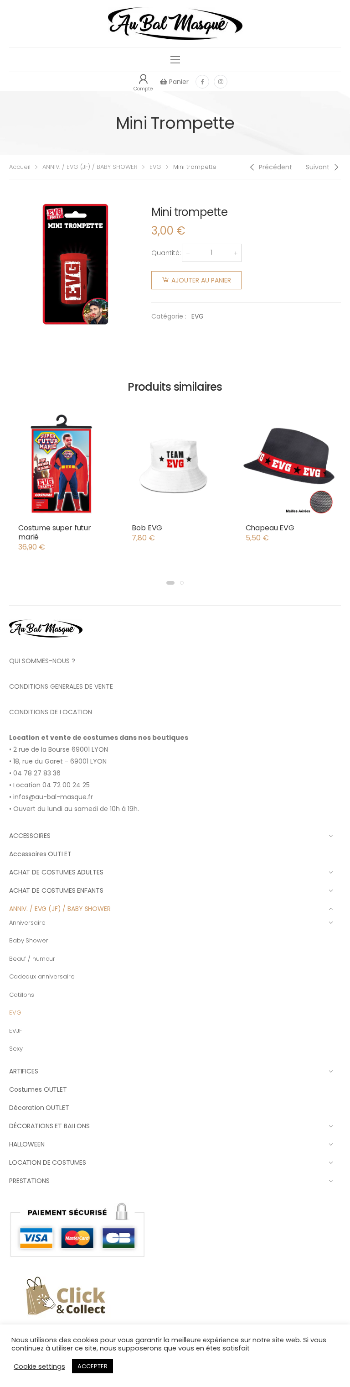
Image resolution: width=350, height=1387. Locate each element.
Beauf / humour (32, 958)
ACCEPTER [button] (92, 1366)
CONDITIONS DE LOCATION (50, 712)
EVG (155, 166)
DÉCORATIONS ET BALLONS (49, 1126)
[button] (170, 583)
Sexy (15, 1048)
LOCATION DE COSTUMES (47, 1162)
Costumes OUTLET (38, 1089)
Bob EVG (147, 528)
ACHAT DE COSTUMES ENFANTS (56, 890)
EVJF (15, 1030)
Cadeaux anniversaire (41, 976)
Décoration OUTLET (39, 1107)
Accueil (20, 166)
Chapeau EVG (270, 528)
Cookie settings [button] (39, 1366)
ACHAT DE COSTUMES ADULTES (56, 872)
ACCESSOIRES (29, 835)
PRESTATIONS (29, 1180)
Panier (178, 81)
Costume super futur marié (54, 532)
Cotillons (21, 994)
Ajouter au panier (201, 280)
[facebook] (202, 82)
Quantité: (166, 252)
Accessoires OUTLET (40, 853)
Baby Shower (28, 940)
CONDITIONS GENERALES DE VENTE (61, 686)
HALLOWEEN (27, 1144)
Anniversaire (27, 922)
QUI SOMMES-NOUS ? (42, 660)
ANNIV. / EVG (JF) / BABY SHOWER (90, 166)
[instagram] (220, 82)
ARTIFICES (23, 1071)
